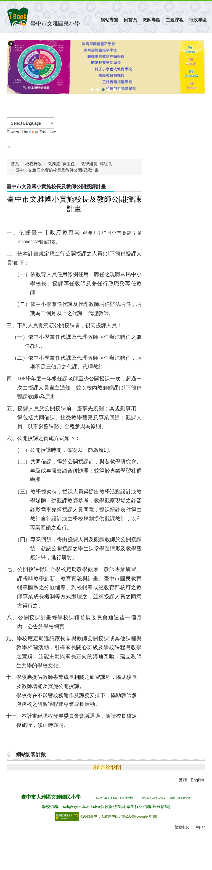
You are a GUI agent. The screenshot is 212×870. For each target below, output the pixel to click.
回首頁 (130, 19)
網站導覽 (109, 19)
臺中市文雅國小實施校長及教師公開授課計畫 (57, 170)
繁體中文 (182, 827)
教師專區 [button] (151, 19)
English (199, 827)
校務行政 (33, 163)
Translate (47, 131)
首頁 (15, 163)
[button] (11, 43)
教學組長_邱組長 (96, 163)
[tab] (92, 89)
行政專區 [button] (198, 19)
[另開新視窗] (106, 66)
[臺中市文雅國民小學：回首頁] (18, 17)
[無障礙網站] (67, 816)
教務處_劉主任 (61, 163)
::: (93, 19)
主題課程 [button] (175, 19)
